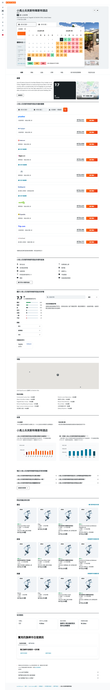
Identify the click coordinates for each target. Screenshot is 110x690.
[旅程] (3, 30)
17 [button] (29, 51)
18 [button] (33, 51)
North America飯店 (33, 686)
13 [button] (40, 47)
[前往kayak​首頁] (11, 2)
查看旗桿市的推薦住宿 (93, 573)
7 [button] (44, 43)
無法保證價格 (38, 667)
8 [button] (48, 43)
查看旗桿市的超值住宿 (93, 539)
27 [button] (40, 55)
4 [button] (73, 39)
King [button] (39, 524)
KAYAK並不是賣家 (23, 672)
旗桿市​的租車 (23, 653)
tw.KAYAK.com (20, 686)
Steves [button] (19, 593)
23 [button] (52, 51)
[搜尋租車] (3, 14)
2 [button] (52, 39)
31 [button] (29, 59)
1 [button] (48, 39)
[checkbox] (25, 345)
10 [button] (29, 47)
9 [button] (52, 43)
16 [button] (52, 47)
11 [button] (73, 43)
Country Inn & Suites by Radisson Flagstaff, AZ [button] (87, 526)
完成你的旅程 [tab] (22, 643)
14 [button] (44, 47)
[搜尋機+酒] (3, 17)
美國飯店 (41, 686)
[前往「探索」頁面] (3, 22)
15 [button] (48, 47)
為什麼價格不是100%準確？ (26, 678)
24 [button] (29, 55)
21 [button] (44, 51)
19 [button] (37, 51)
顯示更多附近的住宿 (94, 504)
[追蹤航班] (3, 25)
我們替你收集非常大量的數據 (26, 675)
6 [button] (40, 43)
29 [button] (48, 55)
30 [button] (52, 55)
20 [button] (41, 51)
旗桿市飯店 (48, 653)
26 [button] (37, 55)
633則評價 (25, 15)
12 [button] (37, 47)
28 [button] (44, 55)
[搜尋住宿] (3, 10)
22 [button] (48, 51)
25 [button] (33, 55)
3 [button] (29, 43)
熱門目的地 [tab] (31, 643)
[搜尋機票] (3, 7)
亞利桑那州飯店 (48, 686)
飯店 (26, 686)
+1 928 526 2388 (21, 19)
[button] (3, 2)
